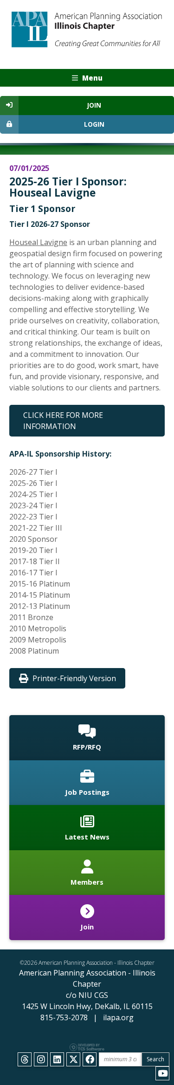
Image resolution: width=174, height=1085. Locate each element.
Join (94, 105)
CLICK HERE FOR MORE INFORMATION (63, 420)
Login (94, 124)
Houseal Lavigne (38, 242)
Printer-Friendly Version (74, 678)
